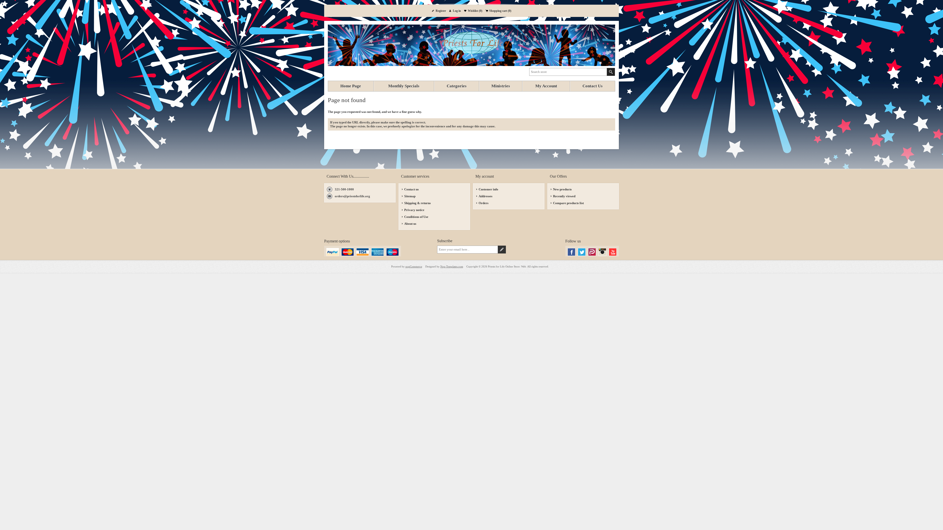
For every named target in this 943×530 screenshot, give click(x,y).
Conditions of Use (416, 217)
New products (562, 189)
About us (410, 223)
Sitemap (410, 196)
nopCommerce (413, 266)
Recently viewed (564, 196)
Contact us (411, 189)
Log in (457, 11)
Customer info (488, 189)
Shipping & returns (417, 203)
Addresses (485, 196)
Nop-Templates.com (451, 266)
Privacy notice (414, 210)
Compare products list (568, 203)
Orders (483, 203)
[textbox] (568, 72)
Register (441, 11)
